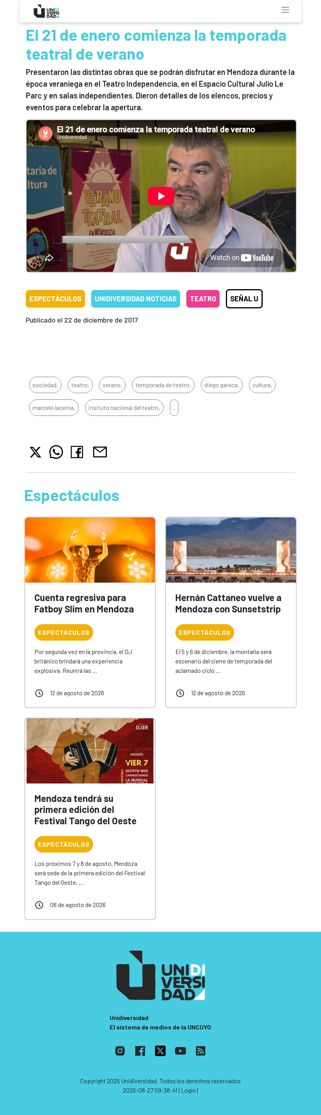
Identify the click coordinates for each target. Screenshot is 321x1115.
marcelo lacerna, (53, 407)
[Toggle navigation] (285, 9)
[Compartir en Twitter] (35, 452)
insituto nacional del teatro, (124, 407)
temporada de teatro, (163, 384)
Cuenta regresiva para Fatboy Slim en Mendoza (84, 603)
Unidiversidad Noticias (136, 298)
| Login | (188, 1090)
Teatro (203, 298)
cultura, (262, 384)
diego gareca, (221, 384)
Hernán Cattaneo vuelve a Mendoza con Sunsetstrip (228, 603)
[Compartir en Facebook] (78, 452)
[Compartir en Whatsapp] (56, 452)
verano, (112, 384)
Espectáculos (55, 298)
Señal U (244, 298)
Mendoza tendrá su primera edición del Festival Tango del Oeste (85, 810)
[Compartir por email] (100, 451)
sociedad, (45, 384)
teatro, (80, 384)
